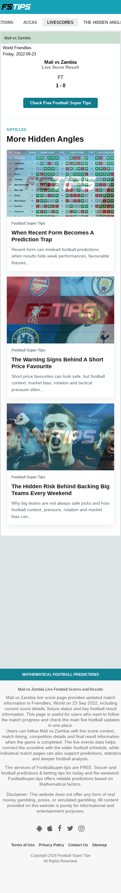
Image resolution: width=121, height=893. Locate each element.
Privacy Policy (51, 845)
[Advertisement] (60, 596)
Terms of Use (23, 845)
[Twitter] (70, 828)
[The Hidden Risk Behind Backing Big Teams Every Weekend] (60, 436)
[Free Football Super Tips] (16, 6)
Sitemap (99, 845)
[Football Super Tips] (39, 828)
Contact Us (78, 845)
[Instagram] (81, 828)
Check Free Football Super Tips (60, 103)
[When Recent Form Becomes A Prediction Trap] (60, 183)
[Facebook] (60, 828)
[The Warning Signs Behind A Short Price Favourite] (60, 310)
